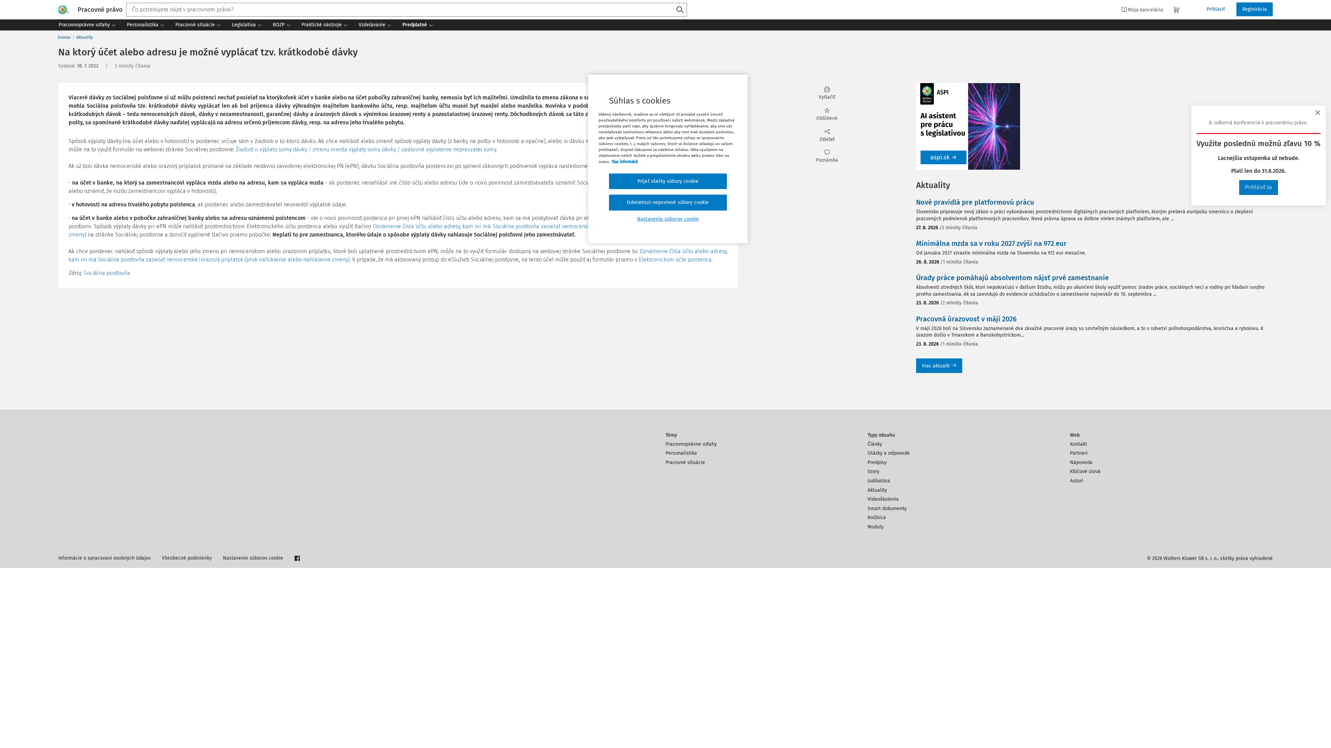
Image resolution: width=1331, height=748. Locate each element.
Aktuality (84, 37)
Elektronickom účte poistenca (675, 259)
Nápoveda (1081, 462)
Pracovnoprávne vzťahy (691, 444)
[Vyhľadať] (680, 10)
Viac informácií (625, 161)
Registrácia (1254, 9)
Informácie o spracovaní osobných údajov (104, 558)
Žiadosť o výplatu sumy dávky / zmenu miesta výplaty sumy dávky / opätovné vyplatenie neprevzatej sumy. (366, 149)
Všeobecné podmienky (187, 558)
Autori (1076, 481)
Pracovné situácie (685, 462)
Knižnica (877, 517)
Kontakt (1078, 444)
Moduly (876, 527)
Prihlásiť (1216, 9)
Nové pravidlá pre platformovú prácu (975, 202)
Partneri (1079, 453)
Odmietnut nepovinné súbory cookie (668, 202)
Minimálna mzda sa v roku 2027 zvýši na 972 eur (991, 243)
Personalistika (681, 453)
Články (875, 444)
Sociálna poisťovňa (107, 273)
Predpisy (877, 462)
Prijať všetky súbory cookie (667, 181)
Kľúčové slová (1085, 471)
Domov (64, 37)
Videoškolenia (883, 499)
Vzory (873, 471)
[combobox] (406, 10)
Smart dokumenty (887, 508)
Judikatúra (879, 481)
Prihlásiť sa (1258, 187)
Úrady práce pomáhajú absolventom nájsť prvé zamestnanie (1012, 278)
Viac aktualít (936, 366)
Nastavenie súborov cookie (253, 558)
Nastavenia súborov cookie (668, 219)
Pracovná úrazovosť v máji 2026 (966, 319)
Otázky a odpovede (889, 453)
